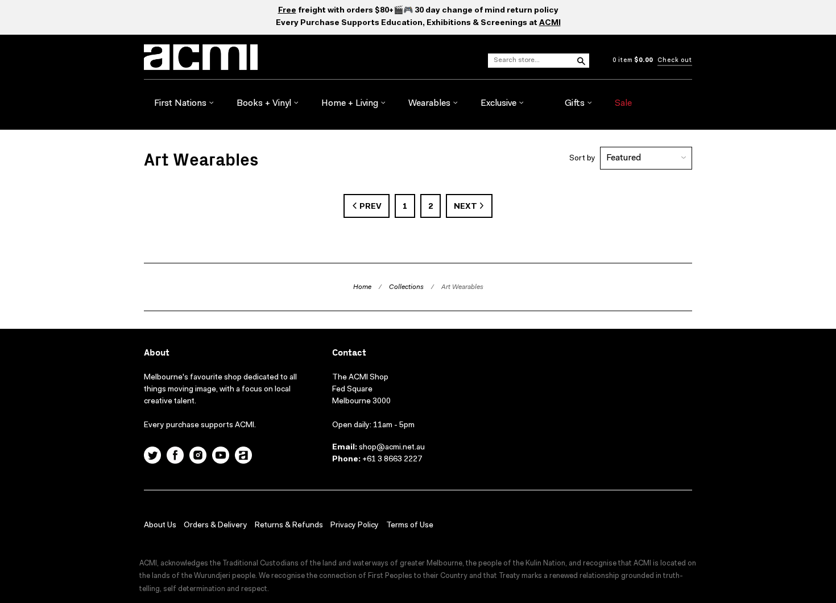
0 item (632, 60)
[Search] (580, 60)
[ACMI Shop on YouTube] (220, 457)
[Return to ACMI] (243, 457)
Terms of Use (409, 526)
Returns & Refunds (289, 526)
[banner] (248, 57)
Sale (623, 103)
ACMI (550, 23)
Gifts (576, 103)
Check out (674, 60)
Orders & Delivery (215, 526)
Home (362, 287)
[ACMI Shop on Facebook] (175, 457)
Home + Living (350, 103)
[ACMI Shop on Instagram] (197, 457)
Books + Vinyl (265, 103)
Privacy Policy (354, 526)
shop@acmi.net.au (392, 448)
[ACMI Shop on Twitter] (152, 457)
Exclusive (500, 103)
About (156, 353)
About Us (160, 526)
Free (287, 11)
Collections (406, 287)
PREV (370, 207)
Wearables (430, 103)
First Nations (181, 103)
